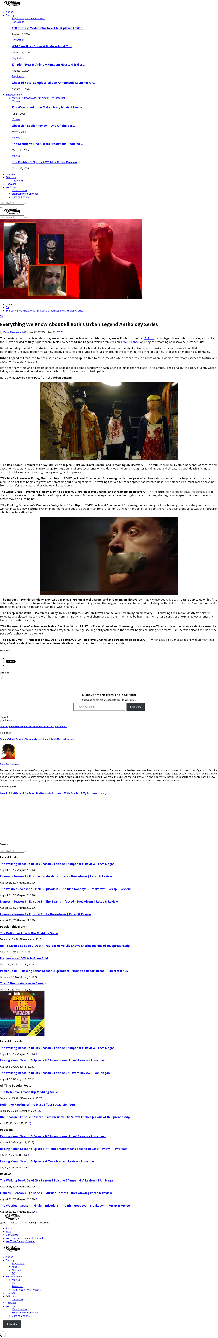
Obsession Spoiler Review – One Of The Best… (44, 125)
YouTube (11, 187)
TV (1, 316)
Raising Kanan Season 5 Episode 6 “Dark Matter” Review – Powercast (48, 1161)
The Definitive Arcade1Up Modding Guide (29, 933)
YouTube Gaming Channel (20, 1241)
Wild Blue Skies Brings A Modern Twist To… (42, 46)
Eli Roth (149, 338)
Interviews (17, 180)
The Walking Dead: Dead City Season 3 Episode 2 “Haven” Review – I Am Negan (55, 1073)
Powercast (17, 1286)
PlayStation (18, 21)
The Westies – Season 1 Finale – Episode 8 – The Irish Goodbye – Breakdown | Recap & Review (65, 889)
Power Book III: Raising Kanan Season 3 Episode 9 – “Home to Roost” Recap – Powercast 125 (64, 971)
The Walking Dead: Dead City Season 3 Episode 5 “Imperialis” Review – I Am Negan (57, 864)
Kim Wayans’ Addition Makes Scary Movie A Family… (48, 107)
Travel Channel (130, 342)
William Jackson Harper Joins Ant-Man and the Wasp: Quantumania (33, 726)
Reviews (10, 174)
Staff (8, 1231)
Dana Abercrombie (13, 332)
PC (13, 1273)
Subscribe (135, 706)
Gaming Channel (21, 197)
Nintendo (17, 1270)
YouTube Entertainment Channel (24, 1238)
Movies (16, 101)
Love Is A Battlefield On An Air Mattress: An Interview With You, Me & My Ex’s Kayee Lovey (53, 793)
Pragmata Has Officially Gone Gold (24, 958)
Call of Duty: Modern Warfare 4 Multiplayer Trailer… (48, 28)
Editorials (11, 177)
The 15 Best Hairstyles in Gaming (23, 983)
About (9, 12)
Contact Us (12, 1234)
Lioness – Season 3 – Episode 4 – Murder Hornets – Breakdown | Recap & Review (56, 876)
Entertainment (14, 94)
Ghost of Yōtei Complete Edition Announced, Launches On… (54, 82)
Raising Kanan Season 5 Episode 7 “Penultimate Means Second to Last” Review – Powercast (64, 1149)
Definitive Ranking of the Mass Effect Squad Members (38, 1104)
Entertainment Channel (25, 193)
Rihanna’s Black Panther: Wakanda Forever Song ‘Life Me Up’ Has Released (37, 739)
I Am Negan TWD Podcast (26, 1289)
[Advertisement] (89, 818)
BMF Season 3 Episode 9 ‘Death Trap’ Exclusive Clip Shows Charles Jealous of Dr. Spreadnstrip (65, 945)
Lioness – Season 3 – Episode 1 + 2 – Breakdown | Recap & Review (45, 914)
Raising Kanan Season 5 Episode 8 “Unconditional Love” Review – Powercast (53, 1060)
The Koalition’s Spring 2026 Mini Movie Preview (44, 162)
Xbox (14, 1266)
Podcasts (11, 184)
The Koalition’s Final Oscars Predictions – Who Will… (47, 144)
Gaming (10, 15)
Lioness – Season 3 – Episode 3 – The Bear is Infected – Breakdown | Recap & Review (59, 901)
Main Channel (19, 190)
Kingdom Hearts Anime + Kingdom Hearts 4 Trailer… (48, 64)
